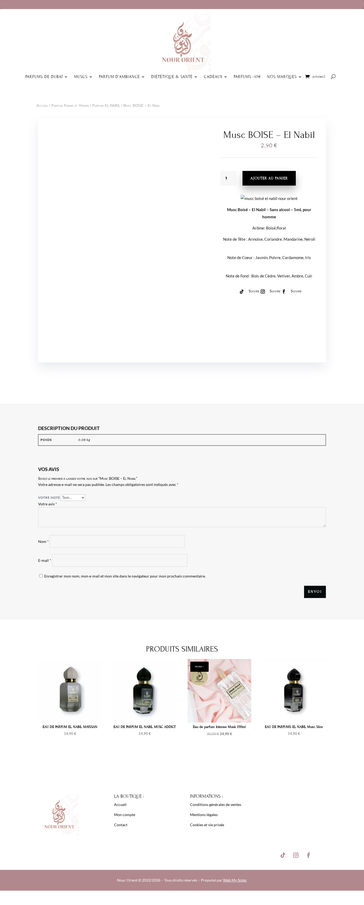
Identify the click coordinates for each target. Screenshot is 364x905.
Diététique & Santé (172, 76)
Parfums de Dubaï (44, 76)
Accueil (42, 106)
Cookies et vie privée (207, 824)
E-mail (44, 560)
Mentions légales (204, 814)
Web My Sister (235, 880)
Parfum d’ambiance (119, 76)
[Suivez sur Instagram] (262, 291)
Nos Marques (282, 76)
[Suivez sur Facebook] (284, 291)
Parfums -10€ (247, 76)
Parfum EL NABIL (106, 106)
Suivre (254, 291)
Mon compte (124, 814)
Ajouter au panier (269, 178)
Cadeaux (213, 76)
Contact (120, 824)
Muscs (81, 76)
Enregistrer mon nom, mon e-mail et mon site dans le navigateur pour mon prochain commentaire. (125, 576)
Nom (43, 541)
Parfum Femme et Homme (70, 106)
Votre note (49, 497)
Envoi (315, 591)
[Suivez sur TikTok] (241, 291)
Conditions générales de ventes (215, 804)
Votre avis (47, 504)
